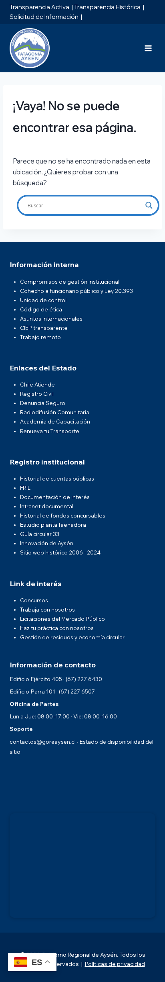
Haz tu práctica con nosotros (57, 628)
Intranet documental (46, 506)
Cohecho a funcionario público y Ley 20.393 (76, 291)
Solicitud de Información (44, 16)
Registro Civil (37, 394)
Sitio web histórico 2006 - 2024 (60, 552)
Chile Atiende (37, 384)
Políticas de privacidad (115, 964)
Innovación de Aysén (46, 543)
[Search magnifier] (149, 205)
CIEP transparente (44, 328)
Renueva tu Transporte (49, 431)
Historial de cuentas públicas (57, 478)
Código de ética (41, 309)
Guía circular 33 (39, 534)
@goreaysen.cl (56, 741)
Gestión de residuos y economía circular (72, 637)
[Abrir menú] (148, 48)
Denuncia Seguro (42, 403)
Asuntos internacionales (51, 318)
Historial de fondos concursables (62, 515)
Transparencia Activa (39, 7)
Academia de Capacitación (55, 421)
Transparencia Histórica (107, 7)
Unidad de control (43, 300)
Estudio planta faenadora (53, 525)
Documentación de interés (55, 497)
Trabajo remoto (40, 337)
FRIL (25, 488)
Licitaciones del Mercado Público (62, 619)
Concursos (34, 600)
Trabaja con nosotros (47, 609)
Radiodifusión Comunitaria (54, 412)
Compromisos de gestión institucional (69, 281)
